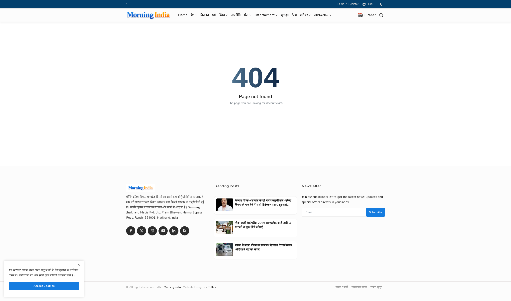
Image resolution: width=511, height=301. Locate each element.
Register (353, 4)
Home (182, 15)
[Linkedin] (173, 230)
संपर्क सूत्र (376, 287)
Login (341, 4)
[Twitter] (141, 230)
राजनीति (236, 15)
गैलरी (128, 4)
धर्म (214, 15)
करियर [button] (304, 15)
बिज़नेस (204, 15)
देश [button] (192, 15)
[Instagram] (152, 230)
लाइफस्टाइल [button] (321, 15)
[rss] (184, 230)
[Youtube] (163, 230)
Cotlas (212, 287)
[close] (78, 265)
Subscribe (375, 212)
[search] (381, 15)
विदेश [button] (222, 15)
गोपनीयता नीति (359, 287)
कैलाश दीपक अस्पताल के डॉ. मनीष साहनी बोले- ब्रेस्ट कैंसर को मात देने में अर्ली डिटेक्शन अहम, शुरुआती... (263, 202)
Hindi (369, 4)
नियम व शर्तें (342, 287)
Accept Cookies (44, 286)
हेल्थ (294, 15)
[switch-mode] (382, 4)
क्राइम (284, 15)
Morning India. (172, 287)
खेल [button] (246, 15)
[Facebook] (130, 230)
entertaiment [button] (265, 15)
